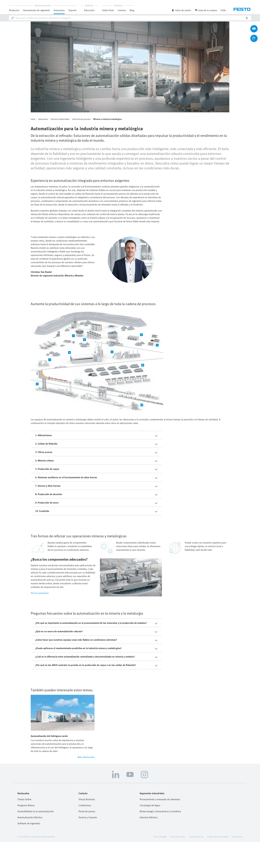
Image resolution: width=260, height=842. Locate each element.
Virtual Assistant (87, 799)
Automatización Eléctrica (29, 817)
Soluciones (43, 119)
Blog (132, 10)
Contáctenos (85, 805)
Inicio (33, 119)
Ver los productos (40, 593)
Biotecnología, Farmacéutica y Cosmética (160, 811)
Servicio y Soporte (88, 817)
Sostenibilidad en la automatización (35, 811)
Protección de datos (177, 836)
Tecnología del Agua (150, 805)
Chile (223, 10)
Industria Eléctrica (149, 817)
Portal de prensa (87, 811)
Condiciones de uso (196, 836)
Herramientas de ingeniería (36, 10)
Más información (86, 757)
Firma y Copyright (160, 836)
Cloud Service (237, 836)
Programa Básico (26, 805)
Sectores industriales (60, 119)
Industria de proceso (81, 119)
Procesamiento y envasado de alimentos (160, 799)
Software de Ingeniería (28, 823)
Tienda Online (24, 799)
